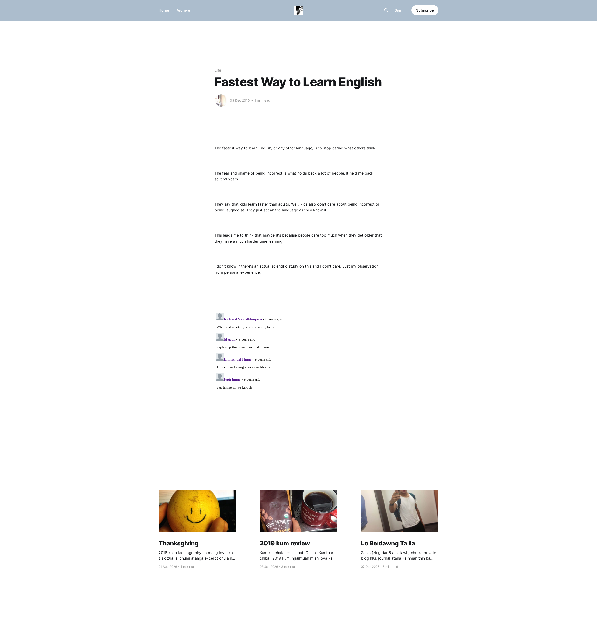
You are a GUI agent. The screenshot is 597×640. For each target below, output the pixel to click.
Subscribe (425, 10)
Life (218, 70)
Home (164, 10)
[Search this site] (386, 10)
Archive (183, 10)
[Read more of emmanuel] (221, 100)
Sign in (401, 10)
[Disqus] (298, 369)
